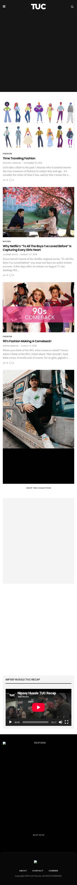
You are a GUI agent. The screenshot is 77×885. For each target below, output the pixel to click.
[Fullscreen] (66, 722)
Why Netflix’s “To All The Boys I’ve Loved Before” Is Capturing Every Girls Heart (37, 248)
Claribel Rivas (10, 255)
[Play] (10, 722)
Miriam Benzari (11, 346)
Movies (7, 241)
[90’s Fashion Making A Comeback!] (38, 307)
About (23, 870)
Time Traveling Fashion (19, 158)
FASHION (7, 154)
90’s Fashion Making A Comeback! (27, 341)
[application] (38, 707)
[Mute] (60, 722)
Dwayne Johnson (12, 163)
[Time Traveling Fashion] (38, 124)
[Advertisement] (38, 53)
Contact (37, 870)
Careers (53, 870)
